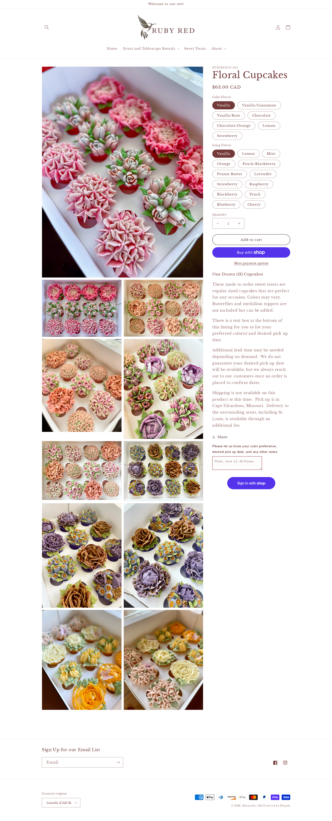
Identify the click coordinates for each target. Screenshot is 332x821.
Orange (224, 164)
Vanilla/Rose (228, 115)
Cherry (254, 204)
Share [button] (222, 437)
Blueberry (226, 204)
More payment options (251, 263)
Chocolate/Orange (234, 126)
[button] (47, 27)
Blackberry (227, 194)
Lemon (269, 126)
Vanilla (223, 105)
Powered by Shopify (276, 805)
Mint (271, 154)
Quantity (219, 214)
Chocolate (261, 115)
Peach (255, 194)
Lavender (263, 174)
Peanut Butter (229, 174)
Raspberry (259, 184)
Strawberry (227, 136)
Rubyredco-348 (252, 805)
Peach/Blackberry (259, 164)
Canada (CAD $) (59, 803)
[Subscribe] (118, 762)
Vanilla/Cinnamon (259, 105)
